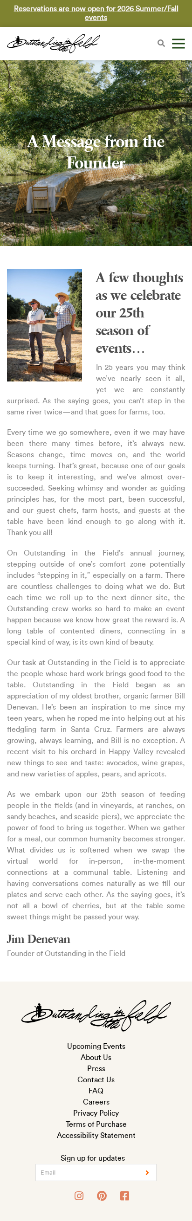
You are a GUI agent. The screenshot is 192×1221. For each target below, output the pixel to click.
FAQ (96, 1091)
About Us (96, 1057)
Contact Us (96, 1080)
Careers (96, 1102)
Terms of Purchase (96, 1124)
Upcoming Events (96, 1046)
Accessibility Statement (96, 1135)
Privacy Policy (96, 1113)
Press (96, 1068)
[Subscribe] (147, 1173)
